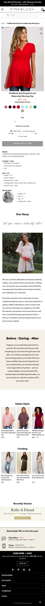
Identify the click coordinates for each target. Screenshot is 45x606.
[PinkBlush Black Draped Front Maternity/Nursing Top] (10, 107)
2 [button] (4, 27)
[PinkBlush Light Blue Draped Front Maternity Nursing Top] (22, 107)
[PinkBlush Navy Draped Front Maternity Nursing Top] (35, 107)
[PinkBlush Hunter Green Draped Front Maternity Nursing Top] (39, 107)
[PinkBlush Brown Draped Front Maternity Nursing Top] (22, 110)
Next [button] (41, 59)
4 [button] (7, 27)
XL (29, 122)
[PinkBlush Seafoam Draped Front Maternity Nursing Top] (26, 107)
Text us (11, 545)
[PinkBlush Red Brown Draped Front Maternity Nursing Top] (30, 107)
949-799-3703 (19, 545)
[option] (22, 59)
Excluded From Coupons (22, 102)
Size (22, 117)
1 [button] (2, 27)
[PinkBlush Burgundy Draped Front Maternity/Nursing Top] (14, 107)
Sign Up (22, 564)
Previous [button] (3, 59)
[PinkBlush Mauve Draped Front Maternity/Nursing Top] (6, 107)
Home (3, 23)
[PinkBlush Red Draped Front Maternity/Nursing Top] (18, 107)
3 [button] (5, 27)
